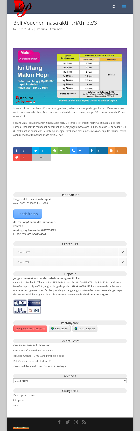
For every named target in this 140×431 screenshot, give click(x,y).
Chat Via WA (61, 328)
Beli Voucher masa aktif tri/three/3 (32, 361)
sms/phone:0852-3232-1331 (30, 328)
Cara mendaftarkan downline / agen (33, 350)
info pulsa (41, 29)
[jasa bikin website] (21, 427)
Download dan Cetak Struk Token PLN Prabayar (40, 366)
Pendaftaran (28, 213)
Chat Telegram (87, 328)
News (16, 405)
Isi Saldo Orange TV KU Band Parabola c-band (38, 355)
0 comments (57, 29)
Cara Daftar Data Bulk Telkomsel (31, 345)
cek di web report (40, 199)
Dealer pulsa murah (24, 395)
